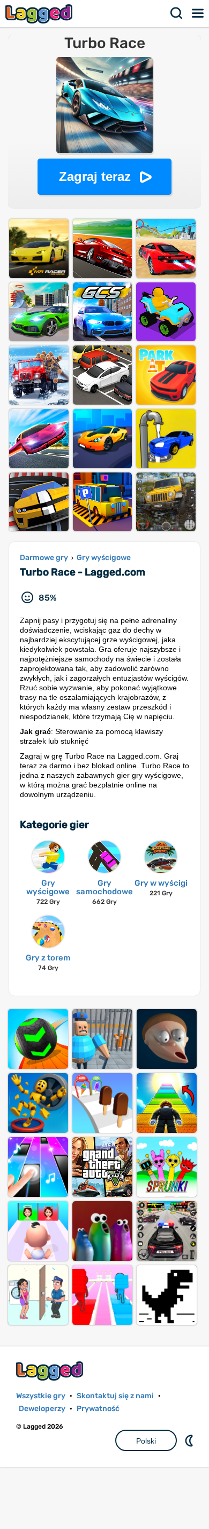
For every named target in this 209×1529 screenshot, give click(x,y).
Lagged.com (51, 1370)
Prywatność (98, 1408)
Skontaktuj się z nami (115, 1395)
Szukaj (177, 13)
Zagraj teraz (95, 176)
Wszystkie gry (40, 1395)
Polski (146, 1441)
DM (190, 1440)
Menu (198, 13)
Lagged (40, 13)
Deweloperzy (42, 1408)
